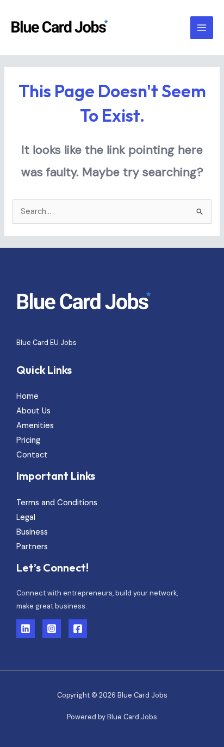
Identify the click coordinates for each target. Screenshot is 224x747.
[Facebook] (78, 628)
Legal (25, 517)
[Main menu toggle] (201, 27)
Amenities (35, 425)
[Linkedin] (25, 628)
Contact (32, 455)
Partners (32, 547)
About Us (33, 411)
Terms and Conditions (56, 503)
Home (27, 396)
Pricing (28, 440)
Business (32, 532)
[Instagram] (51, 628)
